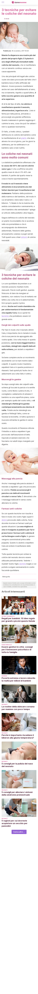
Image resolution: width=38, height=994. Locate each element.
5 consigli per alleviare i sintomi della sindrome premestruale (17, 793)
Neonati (5, 704)
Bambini (4, 676)
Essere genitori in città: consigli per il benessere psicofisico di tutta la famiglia (17, 649)
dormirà (22, 564)
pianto (24, 138)
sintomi (24, 237)
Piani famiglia (7, 645)
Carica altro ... (19, 832)
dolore (4, 520)
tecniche (5, 316)
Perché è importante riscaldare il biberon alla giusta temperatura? (18, 736)
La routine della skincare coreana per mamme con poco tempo (18, 707)
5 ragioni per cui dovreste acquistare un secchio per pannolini (14, 823)
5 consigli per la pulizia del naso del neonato (17, 765)
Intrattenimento (8, 616)
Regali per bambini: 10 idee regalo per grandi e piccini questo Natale (18, 619)
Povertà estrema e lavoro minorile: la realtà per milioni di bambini (19, 679)
